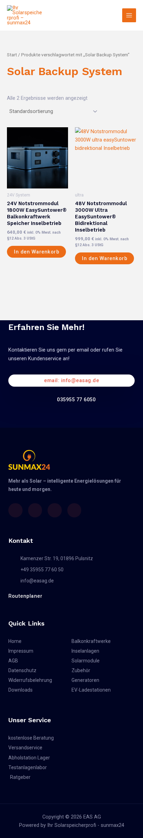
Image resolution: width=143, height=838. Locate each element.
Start (12, 54)
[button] (71, 380)
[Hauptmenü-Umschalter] (129, 15)
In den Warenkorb (36, 252)
